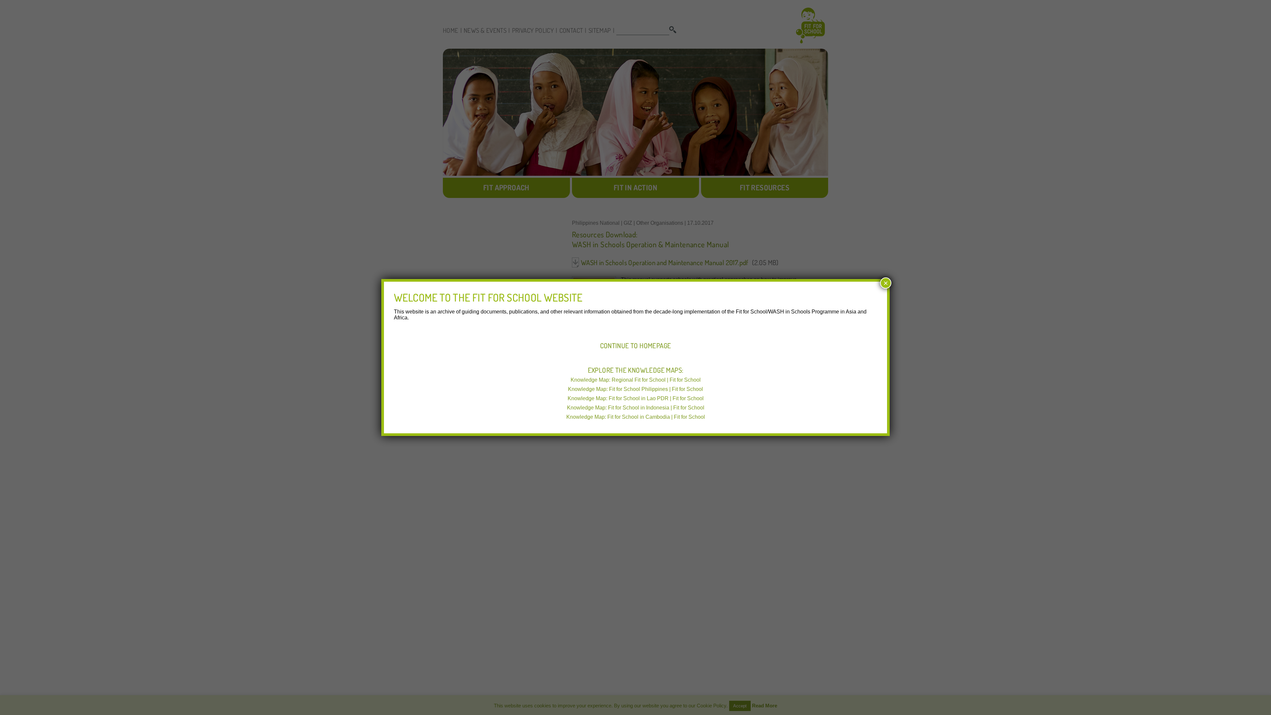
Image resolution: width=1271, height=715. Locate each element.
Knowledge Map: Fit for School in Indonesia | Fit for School (635, 407)
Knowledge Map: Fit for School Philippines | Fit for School (635, 389)
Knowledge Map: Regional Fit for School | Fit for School (636, 380)
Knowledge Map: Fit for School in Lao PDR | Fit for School (636, 398)
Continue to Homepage (635, 345)
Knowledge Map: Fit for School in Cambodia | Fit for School (635, 417)
